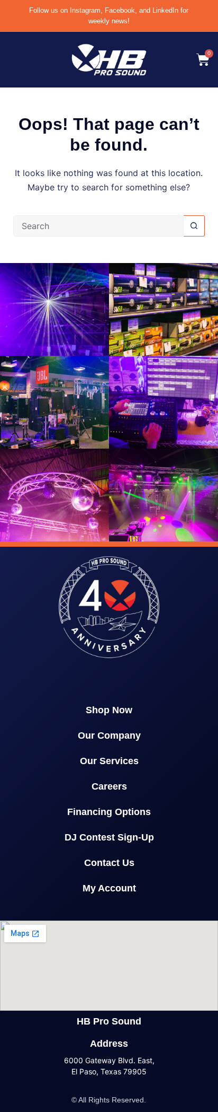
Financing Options (109, 812)
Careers (109, 786)
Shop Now (109, 710)
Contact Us (109, 862)
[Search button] (194, 226)
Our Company (109, 735)
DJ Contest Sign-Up (109, 837)
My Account (109, 888)
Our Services (109, 761)
